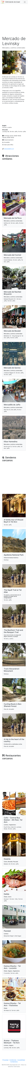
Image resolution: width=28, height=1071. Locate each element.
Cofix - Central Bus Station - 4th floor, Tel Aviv (13, 820)
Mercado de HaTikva (13, 218)
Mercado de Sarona (12, 368)
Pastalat (7, 931)
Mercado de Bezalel (12, 331)
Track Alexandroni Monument (11, 670)
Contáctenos (14, 1062)
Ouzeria (7, 859)
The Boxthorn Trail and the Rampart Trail (13, 631)
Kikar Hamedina (10, 441)
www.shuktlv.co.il (9, 149)
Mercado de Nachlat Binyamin (12, 293)
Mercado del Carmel (12, 255)
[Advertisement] (14, 21)
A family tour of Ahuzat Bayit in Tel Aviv (13, 521)
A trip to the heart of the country (14, 740)
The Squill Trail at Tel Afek (13, 591)
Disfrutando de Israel (12, 2)
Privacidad (5, 1060)
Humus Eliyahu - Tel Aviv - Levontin (12, 967)
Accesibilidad (21, 1060)
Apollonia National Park (14, 555)
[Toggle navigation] (25, 2)
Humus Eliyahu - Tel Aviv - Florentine (12, 1004)
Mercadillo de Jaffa (12, 405)
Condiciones (12, 1060)
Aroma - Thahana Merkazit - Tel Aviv (12, 1041)
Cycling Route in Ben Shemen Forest (12, 705)
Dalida (6, 894)
